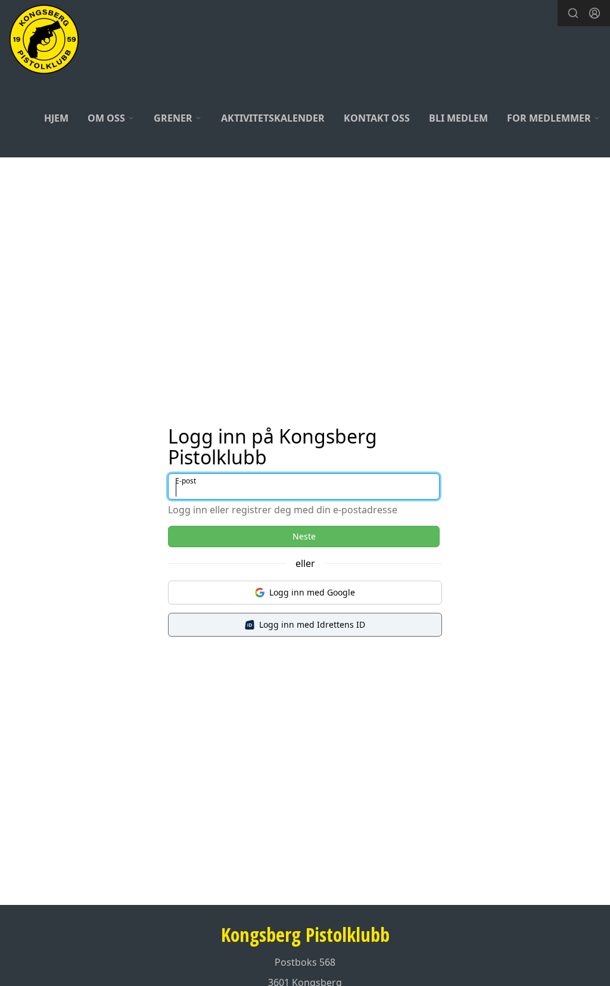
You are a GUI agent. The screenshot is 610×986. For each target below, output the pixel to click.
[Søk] (573, 13)
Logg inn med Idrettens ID (312, 624)
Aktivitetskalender (273, 118)
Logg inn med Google (312, 592)
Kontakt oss (377, 118)
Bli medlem (458, 118)
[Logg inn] (594, 13)
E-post (185, 481)
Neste (304, 536)
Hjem (56, 118)
